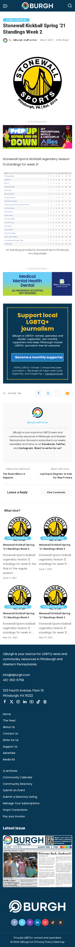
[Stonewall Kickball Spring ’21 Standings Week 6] (19, 528)
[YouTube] (31, 701)
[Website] (56, 456)
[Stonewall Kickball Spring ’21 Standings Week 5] (55, 528)
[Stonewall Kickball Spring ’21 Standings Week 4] (19, 596)
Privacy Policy (43, 942)
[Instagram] (66, 456)
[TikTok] (38, 701)
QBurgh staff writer (25, 40)
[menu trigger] (6, 6)
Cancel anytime (54, 373)
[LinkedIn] (25, 701)
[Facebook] (38, 393)
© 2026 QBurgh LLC (22, 942)
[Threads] (45, 701)
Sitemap (59, 942)
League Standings (16, 20)
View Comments (56, 492)
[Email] (67, 393)
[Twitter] (48, 393)
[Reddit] (58, 393)
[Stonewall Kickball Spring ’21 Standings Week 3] (55, 596)
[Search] (70, 6)
